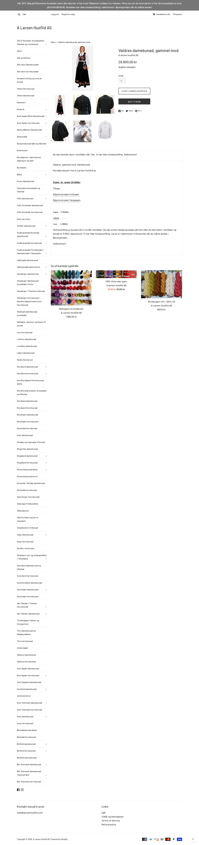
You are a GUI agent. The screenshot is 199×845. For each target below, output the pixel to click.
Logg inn (55, 14)
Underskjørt (22, 648)
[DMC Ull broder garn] (116, 274)
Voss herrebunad (25, 723)
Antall (120, 76)
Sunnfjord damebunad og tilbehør (29, 567)
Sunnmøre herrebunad (27, 596)
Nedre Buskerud (24, 359)
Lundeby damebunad (27, 346)
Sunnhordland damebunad (29, 582)
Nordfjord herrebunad (32, 373)
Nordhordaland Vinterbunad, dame (30, 382)
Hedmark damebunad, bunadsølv (27, 313)
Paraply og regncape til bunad (31, 442)
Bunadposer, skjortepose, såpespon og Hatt (29, 159)
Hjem (19, 51)
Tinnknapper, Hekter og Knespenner (28, 622)
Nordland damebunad (27, 401)
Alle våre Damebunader (28, 64)
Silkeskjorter (23, 510)
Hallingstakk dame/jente (32, 267)
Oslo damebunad (25, 435)
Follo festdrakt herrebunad (29, 212)
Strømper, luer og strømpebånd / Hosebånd (32, 557)
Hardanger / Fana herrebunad (31, 291)
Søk (104, 812)
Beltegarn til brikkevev (71, 308)
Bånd (32, 174)
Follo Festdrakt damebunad (30, 205)
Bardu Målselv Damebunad (29, 129)
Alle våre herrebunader (28, 71)
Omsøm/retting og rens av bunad (29, 80)
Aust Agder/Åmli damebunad (32, 116)
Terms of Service (111, 820)
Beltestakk (32, 136)
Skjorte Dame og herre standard (27, 519)
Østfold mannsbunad (27, 757)
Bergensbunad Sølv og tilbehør (32, 143)
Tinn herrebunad (25, 641)
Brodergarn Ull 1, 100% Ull (161, 301)
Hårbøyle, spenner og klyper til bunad (31, 324)
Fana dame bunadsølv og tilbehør (28, 190)
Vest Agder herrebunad (32, 675)
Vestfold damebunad (32, 689)
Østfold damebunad (32, 744)
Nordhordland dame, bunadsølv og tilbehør (32, 392)
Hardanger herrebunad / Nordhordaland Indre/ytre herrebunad (29, 301)
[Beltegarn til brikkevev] (71, 287)
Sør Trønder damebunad (32, 613)
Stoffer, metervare (26, 548)
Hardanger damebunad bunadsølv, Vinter (28, 282)
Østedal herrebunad (26, 737)
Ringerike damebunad (27, 449)
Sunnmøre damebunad (32, 589)
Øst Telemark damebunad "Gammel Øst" (32, 773)
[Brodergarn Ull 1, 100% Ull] (161, 284)
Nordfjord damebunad (32, 366)
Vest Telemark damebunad (32, 702)
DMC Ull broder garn (116, 281)
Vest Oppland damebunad (29, 682)
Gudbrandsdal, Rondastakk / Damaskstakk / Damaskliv (32, 252)
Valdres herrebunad (26, 661)
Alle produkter (24, 57)
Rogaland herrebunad (32, 462)
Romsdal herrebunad (27, 490)
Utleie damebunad (25, 95)
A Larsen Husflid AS (34, 27)
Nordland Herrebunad (27, 408)
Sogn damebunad (32, 534)
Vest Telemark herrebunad (29, 709)
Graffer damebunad (32, 225)
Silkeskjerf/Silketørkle (27, 503)
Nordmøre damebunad (27, 414)
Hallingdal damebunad (27, 260)
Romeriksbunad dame (32, 469)
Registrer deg (68, 14)
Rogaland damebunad (32, 455)
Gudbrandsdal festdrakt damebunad (32, 234)
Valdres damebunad (26, 654)
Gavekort (21, 102)
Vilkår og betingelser (113, 816)
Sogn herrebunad (25, 541)
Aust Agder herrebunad (32, 123)
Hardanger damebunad (32, 274)
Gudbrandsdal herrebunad (32, 243)
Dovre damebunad (25, 181)
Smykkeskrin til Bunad (27, 527)
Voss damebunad (32, 716)
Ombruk (32, 109)
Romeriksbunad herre (27, 476)
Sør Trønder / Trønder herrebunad (32, 605)
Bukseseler (22, 150)
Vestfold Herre (24, 696)
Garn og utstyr (23, 219)
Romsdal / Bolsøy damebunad (31, 483)
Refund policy (109, 824)
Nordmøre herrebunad (27, 421)
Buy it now (134, 101)
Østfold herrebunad (32, 750)
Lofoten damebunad (26, 339)
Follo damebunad (32, 198)
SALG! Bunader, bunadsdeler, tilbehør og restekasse (32, 42)
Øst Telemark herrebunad (29, 781)
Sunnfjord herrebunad (27, 575)
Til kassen (177, 14)
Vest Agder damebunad (28, 668)
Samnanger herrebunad (28, 497)
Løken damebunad (25, 353)
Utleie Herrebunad (25, 88)
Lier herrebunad (24, 332)
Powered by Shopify (59, 839)
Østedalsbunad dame (27, 730)
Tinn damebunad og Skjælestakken (26, 632)
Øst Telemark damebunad (32, 764)
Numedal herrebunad (27, 428)
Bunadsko (21, 167)
